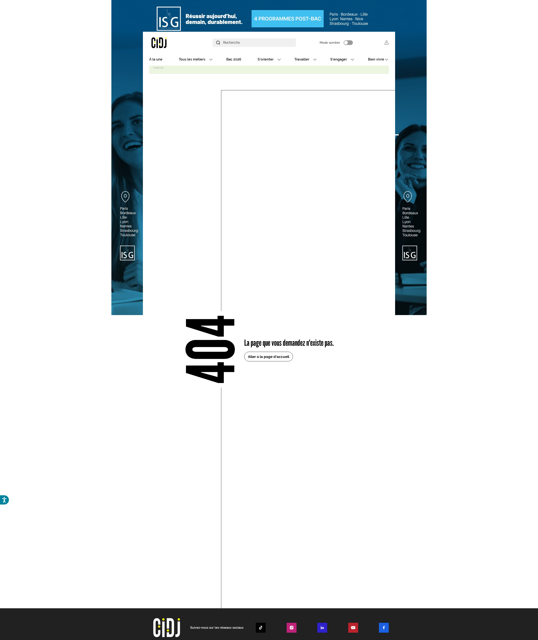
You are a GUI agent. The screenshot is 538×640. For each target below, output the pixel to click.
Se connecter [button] (386, 42)
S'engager (338, 59)
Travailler (301, 59)
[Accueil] (169, 42)
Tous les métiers (192, 59)
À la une (155, 59)
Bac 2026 (233, 59)
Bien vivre (376, 59)
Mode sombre (330, 43)
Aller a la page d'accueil (268, 356)
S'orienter (266, 59)
